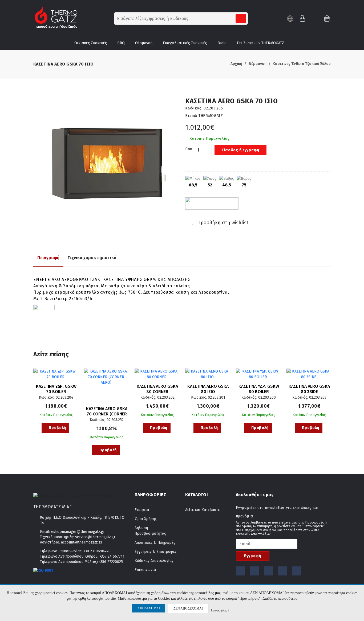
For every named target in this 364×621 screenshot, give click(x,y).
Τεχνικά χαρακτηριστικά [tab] (91, 257)
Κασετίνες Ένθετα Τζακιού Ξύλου (302, 64)
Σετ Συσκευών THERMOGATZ (260, 43)
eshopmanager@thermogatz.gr (78, 531)
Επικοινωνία (145, 569)
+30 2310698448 (97, 551)
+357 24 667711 (111, 556)
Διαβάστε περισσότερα (279, 598)
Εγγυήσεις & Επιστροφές (156, 551)
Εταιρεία (142, 510)
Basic (221, 43)
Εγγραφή (252, 556)
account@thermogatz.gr (81, 542)
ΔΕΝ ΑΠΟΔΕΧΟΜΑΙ (188, 608)
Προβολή (57, 428)
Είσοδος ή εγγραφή (240, 150)
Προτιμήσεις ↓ (220, 610)
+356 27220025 (111, 561)
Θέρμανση (143, 43)
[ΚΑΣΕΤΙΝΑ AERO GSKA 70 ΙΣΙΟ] (106, 170)
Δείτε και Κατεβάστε (202, 510)
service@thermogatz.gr (95, 537)
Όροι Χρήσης (146, 519)
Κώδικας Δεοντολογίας (154, 560)
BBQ (121, 43)
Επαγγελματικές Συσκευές (185, 43)
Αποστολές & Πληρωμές (155, 542)
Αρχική (236, 64)
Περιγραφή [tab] (48, 257)
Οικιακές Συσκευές (90, 43)
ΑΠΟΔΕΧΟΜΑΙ (148, 608)
